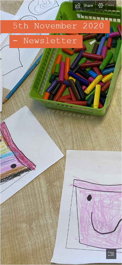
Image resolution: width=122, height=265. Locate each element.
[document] (61, 132)
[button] (84, 5)
